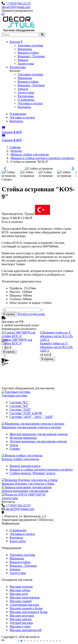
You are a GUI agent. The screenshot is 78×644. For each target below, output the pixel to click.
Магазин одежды (21, 586)
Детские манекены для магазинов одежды (38, 441)
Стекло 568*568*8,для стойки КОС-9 (17, 341)
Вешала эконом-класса (25, 466)
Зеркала (23, 60)
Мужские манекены (23, 437)
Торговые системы (30, 45)
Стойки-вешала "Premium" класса (32, 473)
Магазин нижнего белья (26, 608)
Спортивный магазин (24, 604)
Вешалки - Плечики (31, 56)
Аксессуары (26, 63)
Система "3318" (20, 409)
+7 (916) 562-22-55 (18, 3)
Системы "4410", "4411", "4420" (31, 416)
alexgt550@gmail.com (16, 7)
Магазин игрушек (22, 615)
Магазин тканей (21, 601)
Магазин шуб (19, 594)
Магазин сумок (20, 626)
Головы (15, 448)
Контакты (24, 107)
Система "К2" (19, 402)
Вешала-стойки (28, 52)
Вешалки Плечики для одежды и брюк (28, 483)
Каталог (15, 41)
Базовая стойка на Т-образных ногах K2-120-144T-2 (56, 347)
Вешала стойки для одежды (30, 154)
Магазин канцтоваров (25, 597)
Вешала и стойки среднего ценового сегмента (42, 158)
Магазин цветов (21, 619)
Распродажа (18, 67)
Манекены (25, 49)
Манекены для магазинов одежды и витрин (31, 427)
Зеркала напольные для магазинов (25, 491)
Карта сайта (18, 541)
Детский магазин (21, 622)
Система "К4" (19, 406)
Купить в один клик (31, 314)
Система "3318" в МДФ (26, 413)
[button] (6, 168)
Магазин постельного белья (28, 612)
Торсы (14, 445)
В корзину (9, 314)
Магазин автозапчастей (26, 630)
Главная (15, 147)
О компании (26, 99)
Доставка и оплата (30, 103)
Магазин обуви (20, 590)
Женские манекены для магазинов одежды (39, 434)
